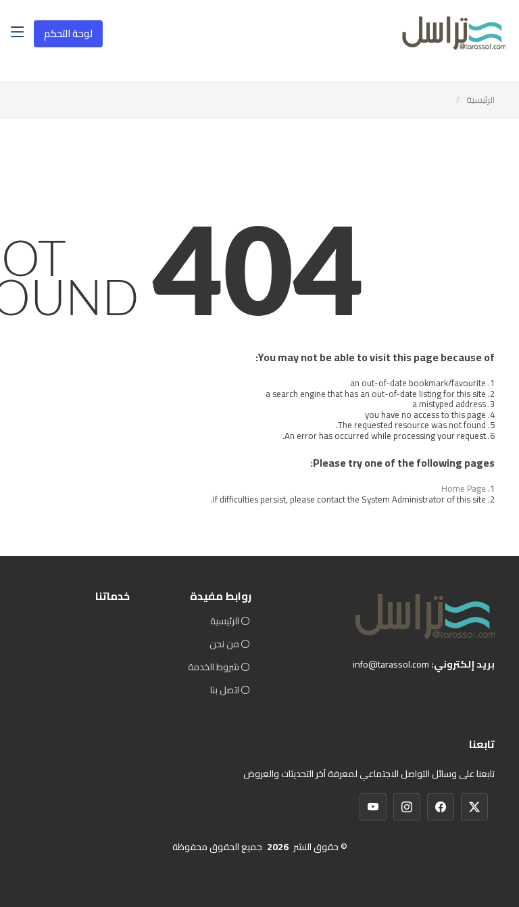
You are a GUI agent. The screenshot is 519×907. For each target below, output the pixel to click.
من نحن (224, 644)
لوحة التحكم (68, 33)
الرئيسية (480, 99)
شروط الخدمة (213, 667)
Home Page (463, 488)
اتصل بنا (224, 690)
